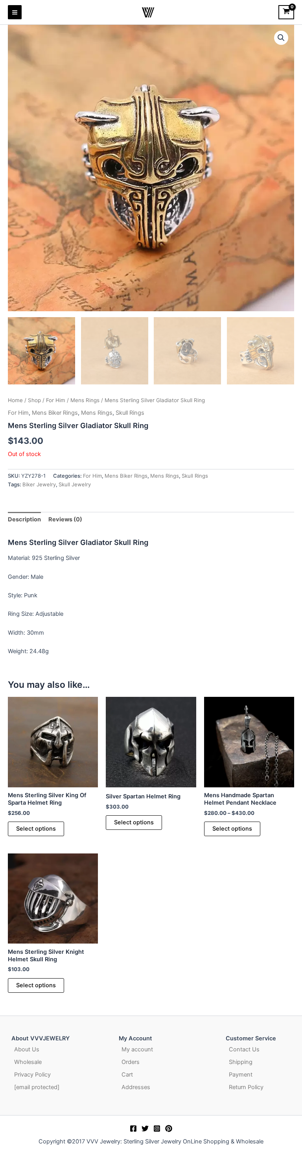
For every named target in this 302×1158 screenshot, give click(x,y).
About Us (26, 1049)
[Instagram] (156, 1128)
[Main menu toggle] (15, 12)
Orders (131, 1062)
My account (137, 1049)
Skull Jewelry (75, 484)
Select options (36, 828)
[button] (281, 38)
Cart (127, 1074)
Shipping (240, 1062)
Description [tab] (24, 519)
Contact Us (244, 1049)
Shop (34, 400)
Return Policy (246, 1087)
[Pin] (168, 1128)
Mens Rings (84, 400)
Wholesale (28, 1062)
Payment (240, 1074)
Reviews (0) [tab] (65, 519)
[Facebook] (133, 1128)
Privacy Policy (32, 1074)
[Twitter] (145, 1128)
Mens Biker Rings (55, 412)
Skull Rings (130, 412)
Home (15, 400)
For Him (55, 400)
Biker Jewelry (39, 484)
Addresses (136, 1087)
